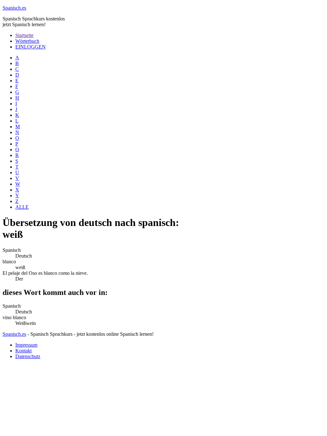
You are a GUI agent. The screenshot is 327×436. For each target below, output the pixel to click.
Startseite (24, 35)
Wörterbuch (27, 41)
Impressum (26, 345)
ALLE (22, 207)
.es (14, 8)
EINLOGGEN (30, 46)
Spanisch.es (14, 334)
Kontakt (23, 350)
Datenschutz (27, 356)
